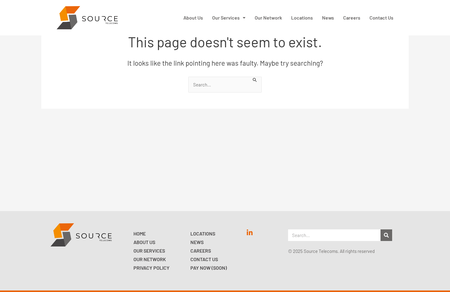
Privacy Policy (151, 268)
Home (139, 233)
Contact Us (381, 17)
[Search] (386, 235)
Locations (302, 17)
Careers (351, 17)
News (328, 17)
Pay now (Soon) (208, 268)
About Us (193, 17)
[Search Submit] (255, 79)
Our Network (268, 17)
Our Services (226, 17)
